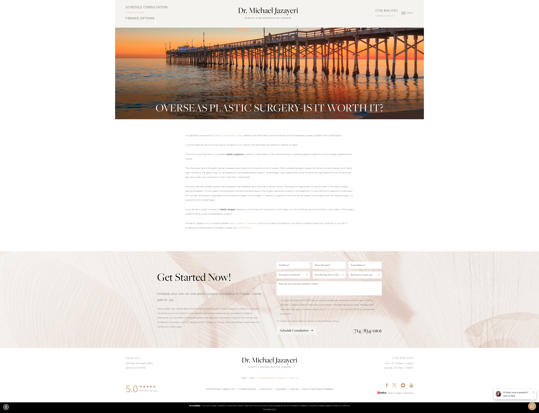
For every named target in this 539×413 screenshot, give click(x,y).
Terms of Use (313, 321)
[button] (6, 407)
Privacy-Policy (332, 321)
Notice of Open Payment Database (317, 389)
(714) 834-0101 (387, 10)
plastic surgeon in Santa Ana (243, 223)
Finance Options (140, 18)
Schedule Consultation (147, 7)
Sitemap (294, 389)
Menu (410, 13)
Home (243, 378)
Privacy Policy (266, 389)
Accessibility (281, 389)
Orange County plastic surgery (228, 135)
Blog (252, 378)
